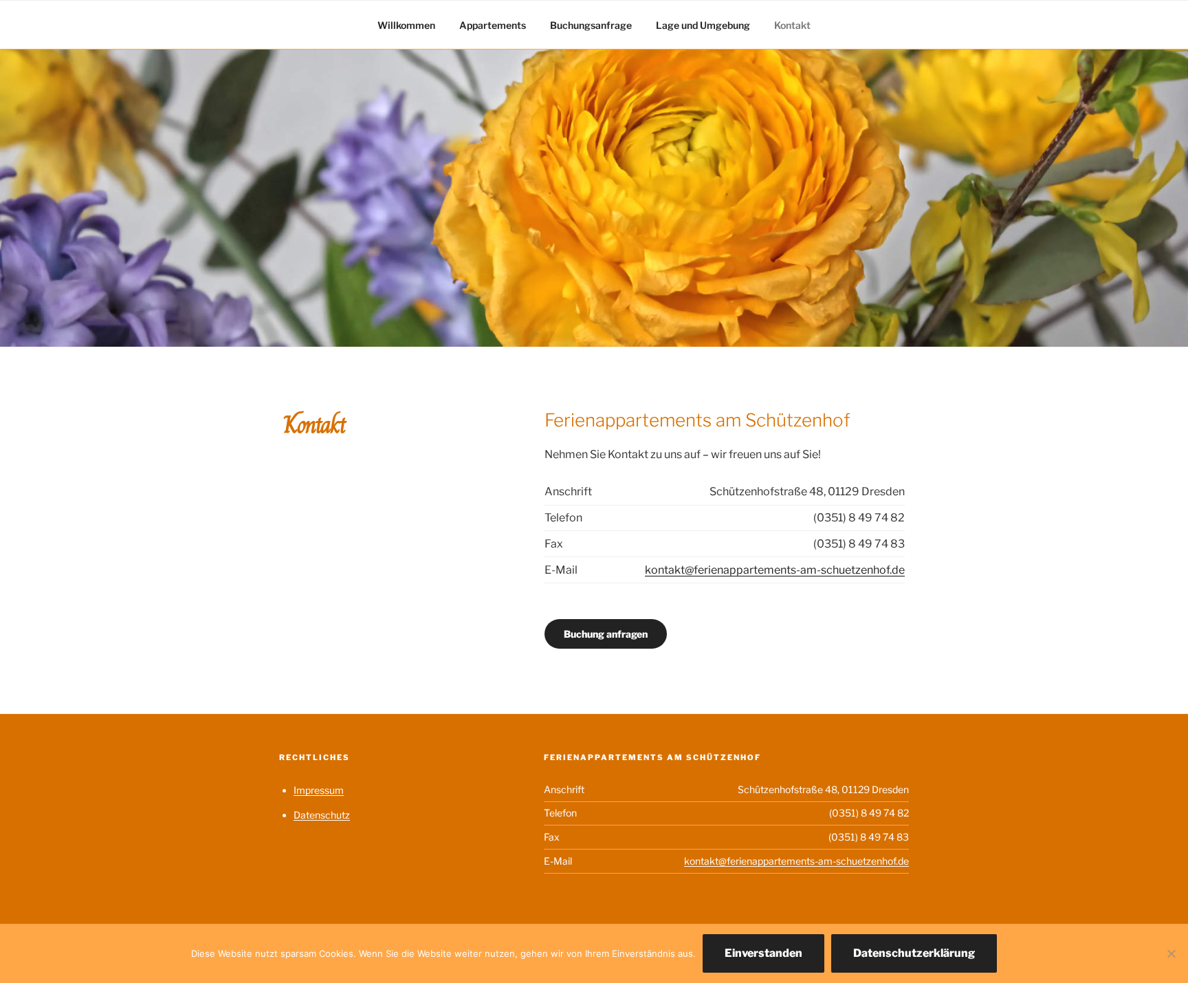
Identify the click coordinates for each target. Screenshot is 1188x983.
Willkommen (406, 25)
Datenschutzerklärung (914, 953)
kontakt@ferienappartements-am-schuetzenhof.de (775, 569)
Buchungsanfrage (591, 25)
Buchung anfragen (606, 634)
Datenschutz (322, 815)
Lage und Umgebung (703, 25)
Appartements (492, 25)
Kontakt (792, 25)
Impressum (319, 790)
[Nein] (1171, 953)
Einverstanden (763, 953)
